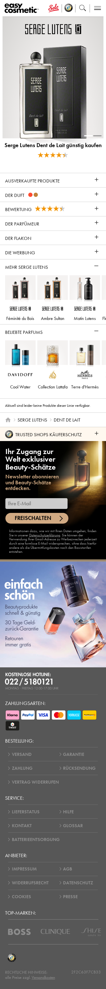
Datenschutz (78, 883)
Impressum (24, 869)
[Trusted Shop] (68, 8)
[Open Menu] (23, 8)
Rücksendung (79, 768)
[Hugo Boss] (19, 932)
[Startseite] (8, 420)
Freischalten (33, 518)
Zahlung (22, 768)
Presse (70, 897)
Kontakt (22, 826)
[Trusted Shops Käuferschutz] (12, 958)
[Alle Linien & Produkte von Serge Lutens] (53, 28)
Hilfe (68, 812)
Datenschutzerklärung (44, 535)
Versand (22, 754)
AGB (67, 869)
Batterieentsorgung (36, 839)
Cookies (21, 897)
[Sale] (54, 8)
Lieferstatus (26, 812)
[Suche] (82, 8)
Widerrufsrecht (30, 883)
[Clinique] (55, 932)
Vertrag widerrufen (35, 782)
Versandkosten (43, 977)
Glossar (73, 826)
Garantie (73, 754)
